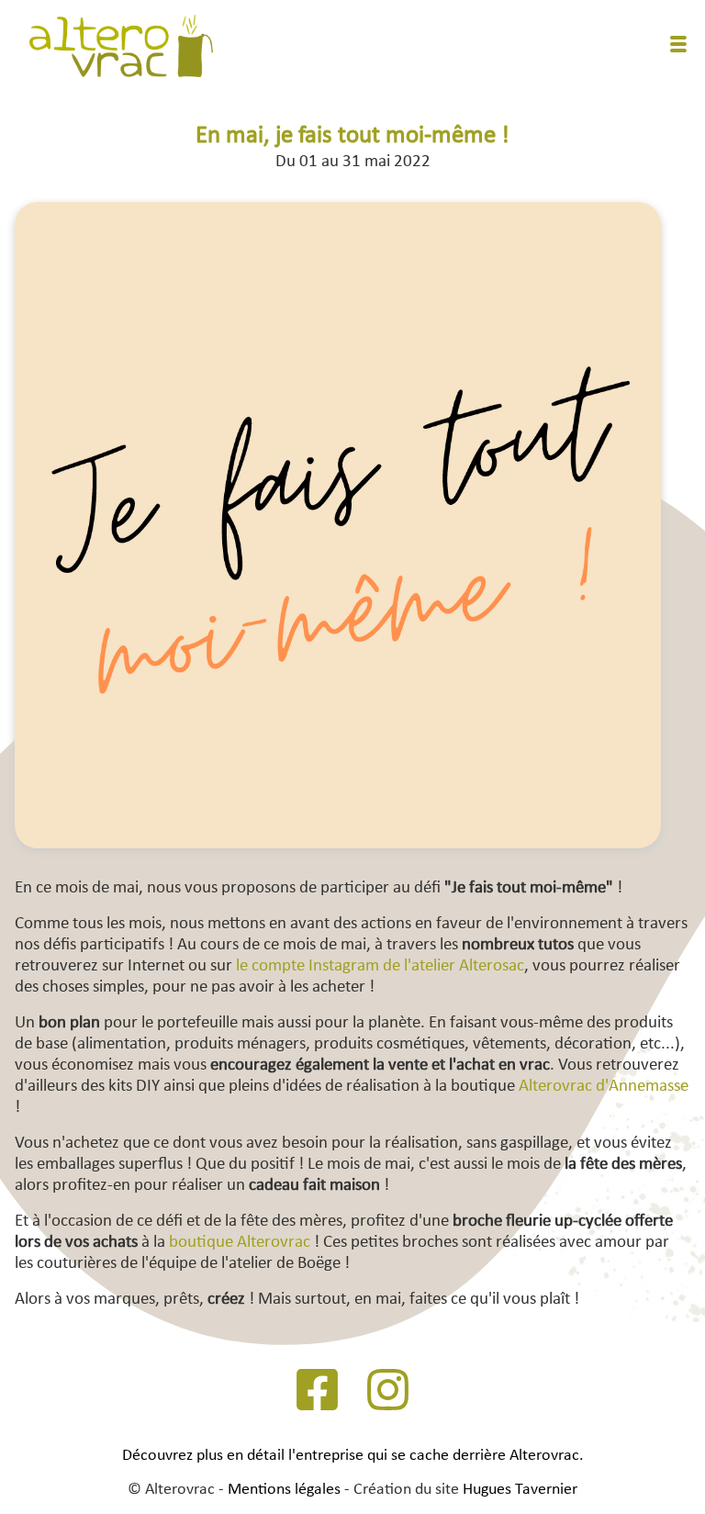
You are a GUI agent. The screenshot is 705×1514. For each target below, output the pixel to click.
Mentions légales (284, 1489)
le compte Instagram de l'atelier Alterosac (380, 966)
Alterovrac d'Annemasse (603, 1086)
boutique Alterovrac (239, 1242)
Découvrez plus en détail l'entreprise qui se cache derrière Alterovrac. (353, 1456)
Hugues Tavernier (520, 1489)
